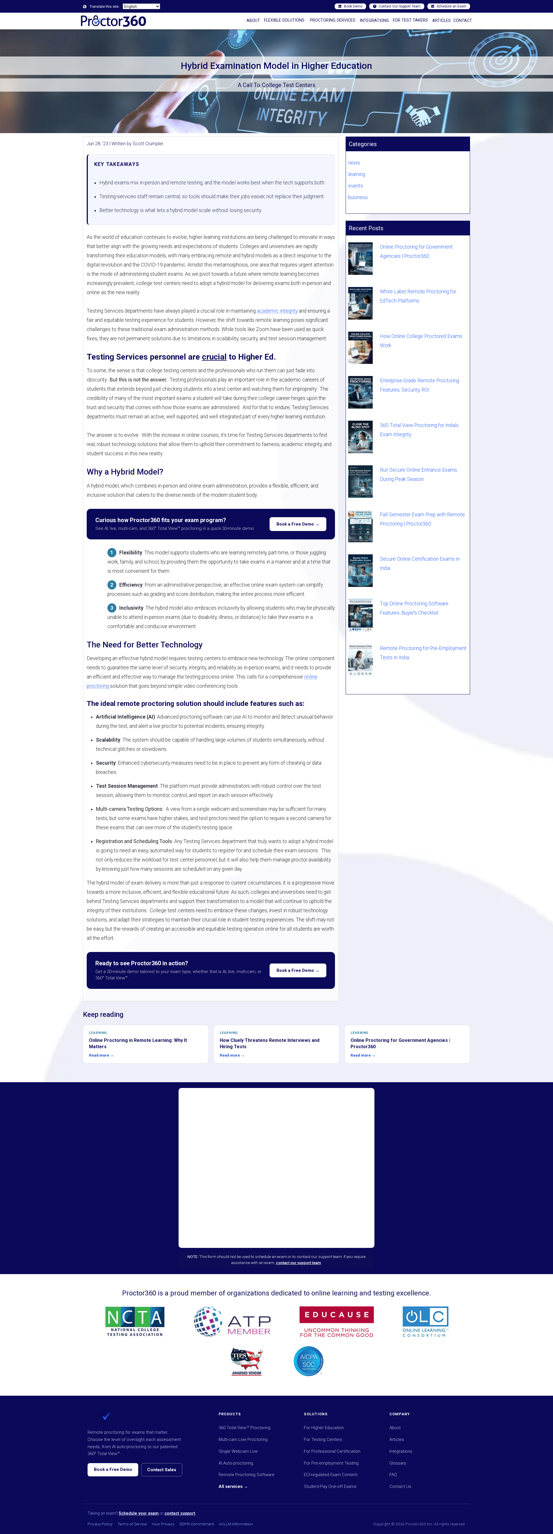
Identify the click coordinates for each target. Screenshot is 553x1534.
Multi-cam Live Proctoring (243, 1439)
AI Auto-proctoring (236, 1463)
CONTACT (462, 20)
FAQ (393, 1474)
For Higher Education (324, 1427)
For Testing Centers (323, 1439)
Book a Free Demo (113, 1469)
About (395, 1427)
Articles (396, 1439)
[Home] (113, 21)
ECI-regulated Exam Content (330, 1474)
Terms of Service (132, 1524)
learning (356, 174)
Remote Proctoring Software (246, 1474)
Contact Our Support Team (400, 6)
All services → (233, 1486)
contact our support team (298, 1262)
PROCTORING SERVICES (332, 20)
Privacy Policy (100, 1524)
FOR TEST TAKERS (410, 20)
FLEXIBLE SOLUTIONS (284, 20)
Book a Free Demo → (297, 524)
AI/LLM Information (236, 1524)
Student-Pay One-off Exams (330, 1486)
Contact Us (400, 1486)
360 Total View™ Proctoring (244, 1427)
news (354, 163)
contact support (179, 1513)
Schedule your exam (139, 1513)
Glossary (397, 1463)
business (358, 197)
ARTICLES (441, 20)
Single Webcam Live (238, 1451)
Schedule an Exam (451, 6)
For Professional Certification (332, 1451)
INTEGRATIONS (374, 20)
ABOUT (253, 20)
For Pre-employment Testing (331, 1463)
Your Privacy (162, 1524)
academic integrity (277, 311)
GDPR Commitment (196, 1524)
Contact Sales (161, 1469)
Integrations (400, 1451)
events (355, 186)
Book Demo (353, 6)
